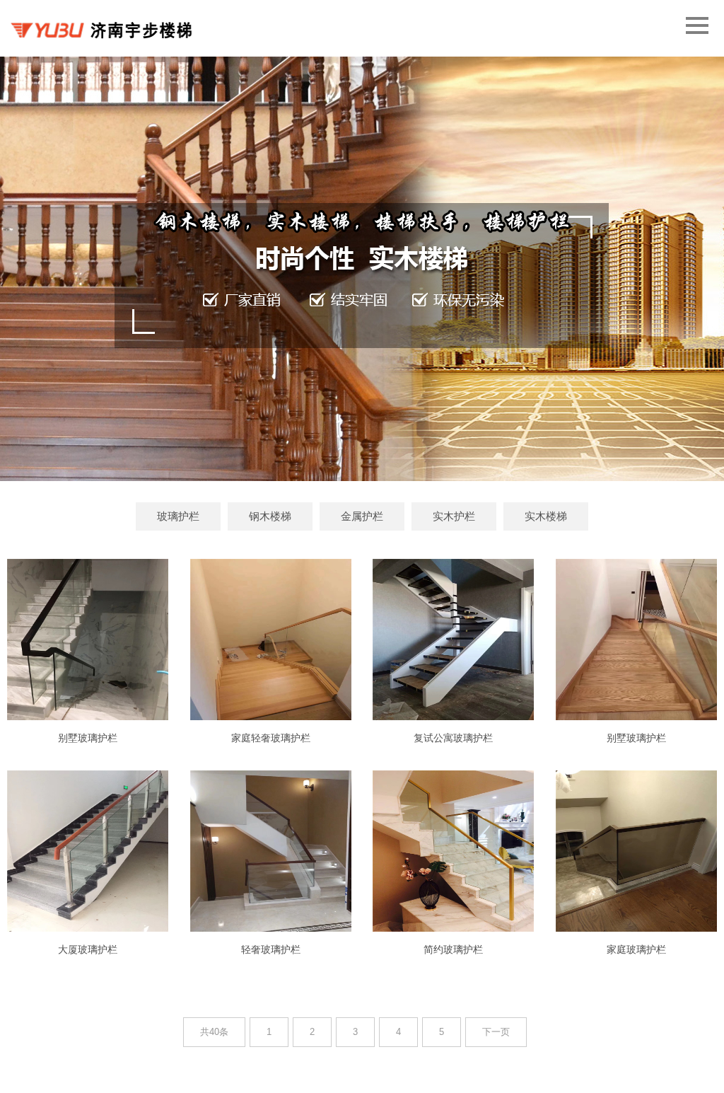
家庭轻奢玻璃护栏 (270, 738)
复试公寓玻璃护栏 (453, 738)
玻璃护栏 (178, 516)
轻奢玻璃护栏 (270, 949)
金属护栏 (362, 516)
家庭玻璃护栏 (636, 949)
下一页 (496, 1032)
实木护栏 (454, 516)
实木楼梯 (546, 516)
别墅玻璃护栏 (87, 738)
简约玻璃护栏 (453, 949)
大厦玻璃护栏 (87, 949)
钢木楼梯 (270, 516)
